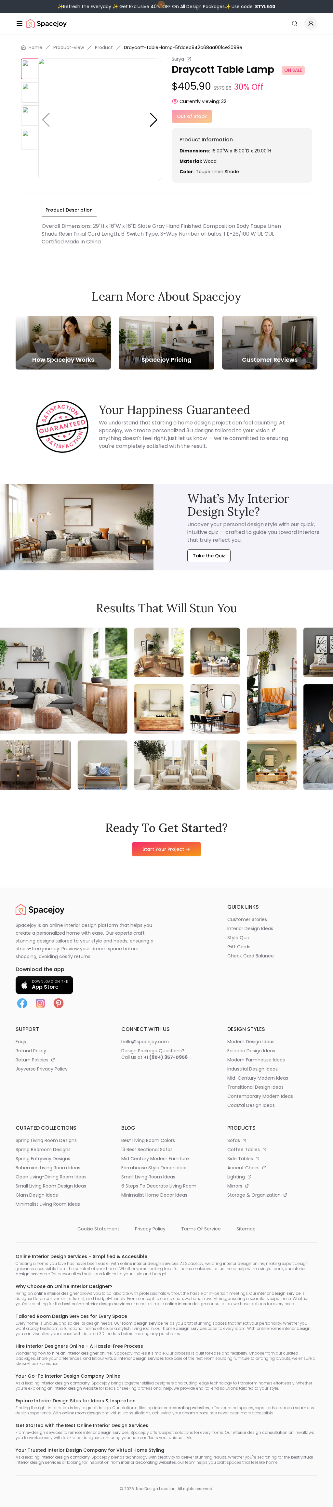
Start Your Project (163, 849)
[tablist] (69, 210)
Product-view (68, 47)
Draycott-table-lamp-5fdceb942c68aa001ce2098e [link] (183, 47)
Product (104, 47)
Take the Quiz (209, 555)
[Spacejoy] (46, 23)
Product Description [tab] (69, 210)
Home (35, 47)
